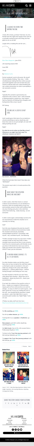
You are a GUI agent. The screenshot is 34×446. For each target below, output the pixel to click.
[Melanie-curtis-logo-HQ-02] (17, 416)
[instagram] (16, 430)
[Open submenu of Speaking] (31, 418)
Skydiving (26, 389)
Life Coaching (15, 389)
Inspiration (8, 389)
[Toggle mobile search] (26, 5)
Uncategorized (5, 391)
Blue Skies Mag (14, 387)
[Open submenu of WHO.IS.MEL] (16, 424)
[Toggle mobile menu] (30, 5)
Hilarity (25, 387)
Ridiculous (20, 389)
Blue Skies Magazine (8, 60)
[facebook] (13, 430)
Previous (25, 346)
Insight (4, 389)
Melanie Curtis (8, 74)
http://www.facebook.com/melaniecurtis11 (14, 303)
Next (29, 346)
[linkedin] (18, 430)
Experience (20, 387)
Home (28, 387)
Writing (11, 391)
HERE (16, 311)
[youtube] (21, 430)
